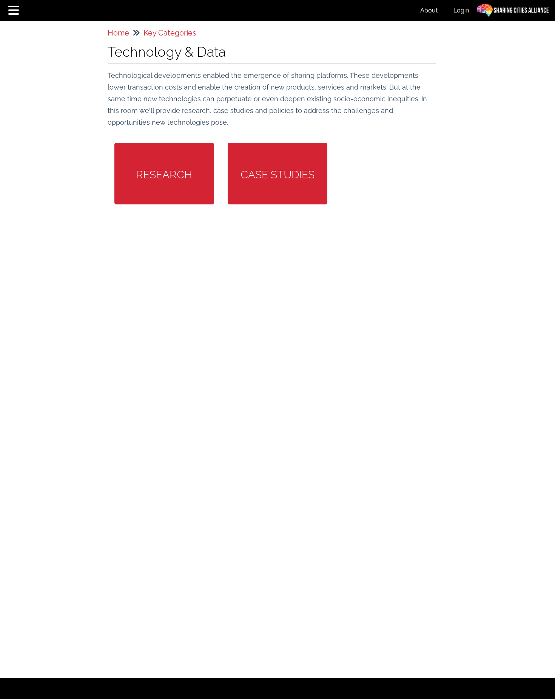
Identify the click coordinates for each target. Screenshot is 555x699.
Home (118, 32)
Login (461, 10)
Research (164, 175)
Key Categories (169, 32)
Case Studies (277, 175)
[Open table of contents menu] (15, 9)
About (429, 10)
